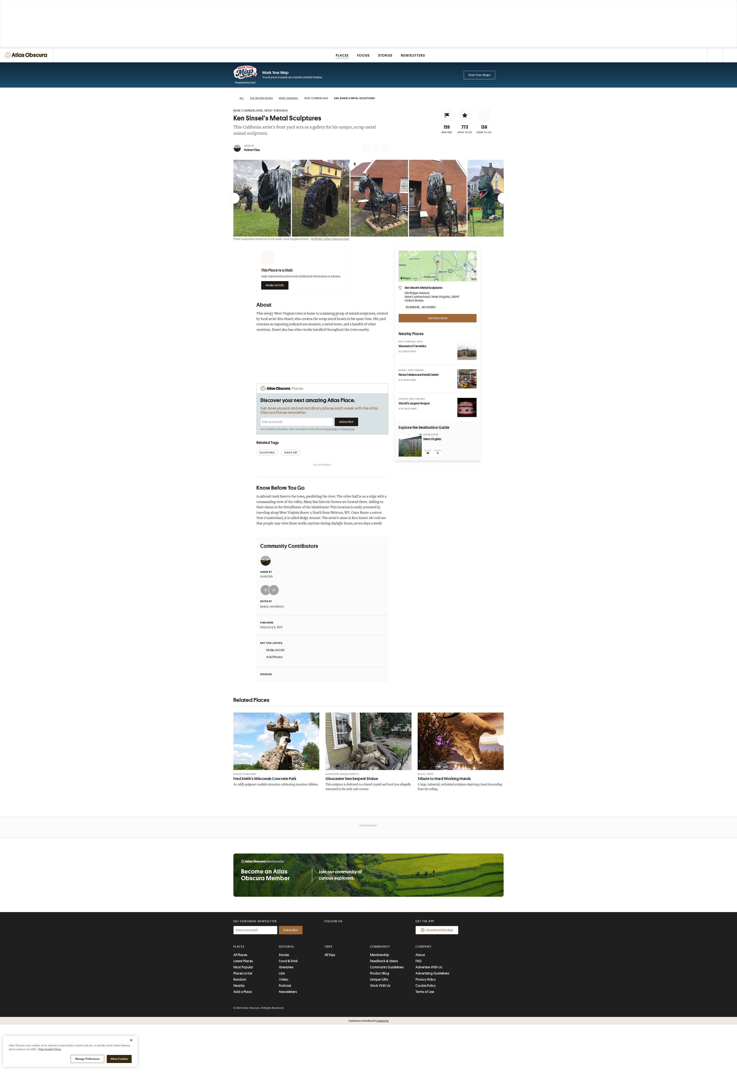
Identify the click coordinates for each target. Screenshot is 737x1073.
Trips (329, 946)
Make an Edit (275, 285)
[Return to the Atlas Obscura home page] (27, 55)
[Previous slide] (234, 198)
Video (283, 979)
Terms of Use (348, 429)
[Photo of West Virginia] (410, 445)
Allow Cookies (119, 1058)
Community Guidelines (387, 967)
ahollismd (276, 606)
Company (423, 946)
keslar (264, 606)
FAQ (418, 961)
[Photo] (467, 350)
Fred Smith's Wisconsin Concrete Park (265, 779)
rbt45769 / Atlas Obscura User (330, 239)
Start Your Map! (479, 75)
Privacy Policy (331, 429)
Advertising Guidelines (432, 973)
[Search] (730, 55)
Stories (284, 954)
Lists (282, 973)
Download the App (440, 930)
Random (239, 979)
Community (380, 946)
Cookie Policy (426, 985)
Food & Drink (288, 961)
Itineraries (286, 967)
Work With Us (380, 985)
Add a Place (242, 991)
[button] (447, 115)
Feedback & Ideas (384, 961)
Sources (266, 674)
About (420, 954)
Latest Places (243, 961)
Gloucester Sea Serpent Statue (352, 779)
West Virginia (432, 439)
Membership (379, 954)
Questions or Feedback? (368, 1020)
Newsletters (288, 991)
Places (239, 946)
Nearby (239, 985)
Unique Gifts (379, 979)
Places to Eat (242, 973)
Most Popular (243, 967)
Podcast (285, 985)
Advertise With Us (429, 967)
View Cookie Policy (49, 1049)
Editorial (286, 946)
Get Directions (437, 318)
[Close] (131, 1040)
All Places (240, 954)
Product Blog (379, 973)
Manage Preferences (87, 1058)
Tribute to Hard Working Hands (444, 779)
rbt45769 (266, 576)
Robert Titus (252, 150)
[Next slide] (502, 198)
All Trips (330, 954)
